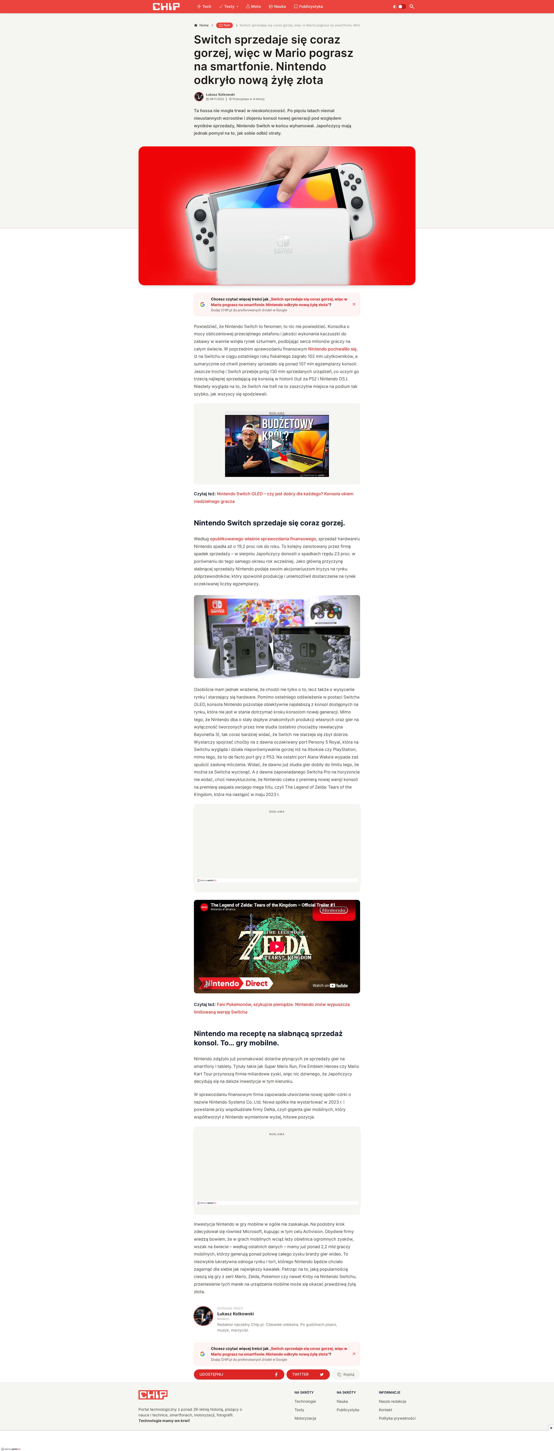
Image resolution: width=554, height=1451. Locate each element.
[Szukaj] (412, 6)
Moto (256, 6)
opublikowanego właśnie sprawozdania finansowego (263, 538)
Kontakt (385, 1409)
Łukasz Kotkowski (220, 94)
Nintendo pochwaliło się (332, 349)
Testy (229, 6)
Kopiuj (348, 1374)
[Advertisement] (277, 846)
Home (204, 25)
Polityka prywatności (397, 1418)
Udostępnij (211, 1374)
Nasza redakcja (392, 1401)
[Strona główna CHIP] (166, 6)
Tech (206, 6)
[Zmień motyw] (399, 6)
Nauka (280, 6)
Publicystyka (311, 6)
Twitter (300, 1374)
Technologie (305, 1401)
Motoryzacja (305, 1418)
